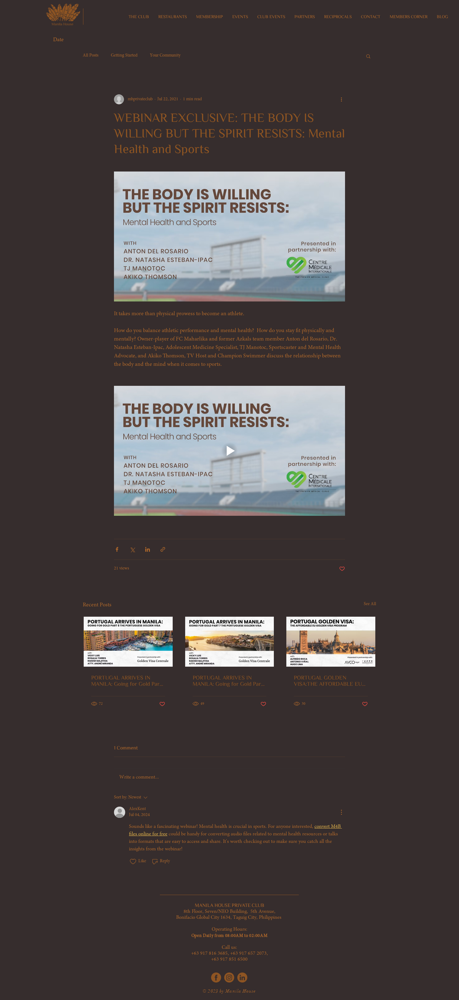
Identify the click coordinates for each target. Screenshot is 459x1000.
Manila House (240, 991)
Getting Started (124, 55)
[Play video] (229, 451)
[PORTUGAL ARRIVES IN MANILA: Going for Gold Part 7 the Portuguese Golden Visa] (229, 642)
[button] (172, 17)
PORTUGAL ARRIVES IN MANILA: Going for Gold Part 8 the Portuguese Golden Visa (127, 680)
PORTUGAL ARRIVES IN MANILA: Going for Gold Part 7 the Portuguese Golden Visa (228, 680)
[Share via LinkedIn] (148, 549)
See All (370, 604)
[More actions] (341, 99)
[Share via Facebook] (117, 549)
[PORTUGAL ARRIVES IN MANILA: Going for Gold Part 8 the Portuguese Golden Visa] (128, 642)
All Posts (90, 55)
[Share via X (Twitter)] (132, 549)
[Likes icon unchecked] (133, 861)
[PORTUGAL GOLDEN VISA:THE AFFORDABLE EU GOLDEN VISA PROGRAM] (330, 642)
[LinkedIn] (242, 978)
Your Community (165, 55)
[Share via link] (163, 549)
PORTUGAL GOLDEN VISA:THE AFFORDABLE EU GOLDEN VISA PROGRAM (328, 680)
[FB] (216, 978)
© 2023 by (214, 991)
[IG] (229, 978)
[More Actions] (341, 812)
